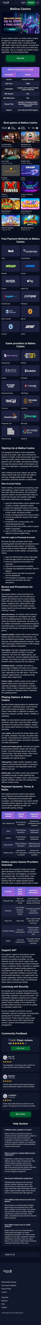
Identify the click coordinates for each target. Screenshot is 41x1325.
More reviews (20, 1114)
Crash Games (23, 127)
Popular (4, 128)
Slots (33, 128)
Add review (20, 1048)
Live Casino (13, 127)
